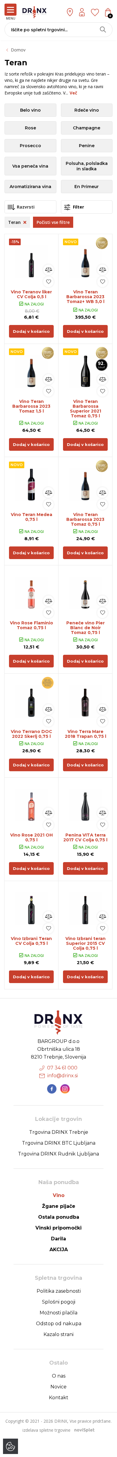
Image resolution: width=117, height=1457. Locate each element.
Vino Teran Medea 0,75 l (31, 517)
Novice (58, 1387)
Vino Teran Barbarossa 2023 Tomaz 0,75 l (85, 519)
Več (73, 93)
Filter (78, 207)
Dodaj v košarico (31, 331)
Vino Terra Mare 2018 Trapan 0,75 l (85, 734)
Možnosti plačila (58, 1313)
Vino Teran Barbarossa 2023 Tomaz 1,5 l (31, 406)
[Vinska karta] (95, 12)
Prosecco (30, 145)
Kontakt (58, 1397)
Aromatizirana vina (30, 186)
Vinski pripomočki (58, 1228)
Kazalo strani (59, 1334)
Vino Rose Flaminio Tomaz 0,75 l (31, 625)
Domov (18, 50)
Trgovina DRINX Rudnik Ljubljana (58, 1154)
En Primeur (86, 186)
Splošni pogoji (58, 1302)
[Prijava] (82, 12)
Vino (58, 1195)
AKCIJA (59, 1249)
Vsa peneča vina (30, 166)
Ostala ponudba (58, 1217)
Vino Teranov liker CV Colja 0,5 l (31, 294)
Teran (15, 222)
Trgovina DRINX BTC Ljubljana (58, 1143)
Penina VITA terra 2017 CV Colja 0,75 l (85, 837)
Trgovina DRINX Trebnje (58, 1132)
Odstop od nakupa (58, 1323)
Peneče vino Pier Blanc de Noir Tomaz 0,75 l (85, 627)
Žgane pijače (58, 1206)
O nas (58, 1376)
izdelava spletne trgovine (46, 1430)
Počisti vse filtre (53, 222)
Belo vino (30, 110)
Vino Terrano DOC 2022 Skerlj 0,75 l (31, 734)
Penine (86, 145)
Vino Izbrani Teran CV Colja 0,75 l (31, 941)
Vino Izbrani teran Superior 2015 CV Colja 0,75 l (85, 943)
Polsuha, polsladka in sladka (87, 166)
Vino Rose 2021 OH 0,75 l (31, 837)
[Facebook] (52, 1089)
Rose (30, 128)
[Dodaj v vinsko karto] (48, 282)
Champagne (86, 128)
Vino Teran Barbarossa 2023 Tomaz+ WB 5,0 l (85, 296)
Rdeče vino (86, 110)
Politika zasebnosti (59, 1291)
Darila (58, 1239)
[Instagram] (65, 1089)
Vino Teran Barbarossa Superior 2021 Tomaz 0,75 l (85, 409)
